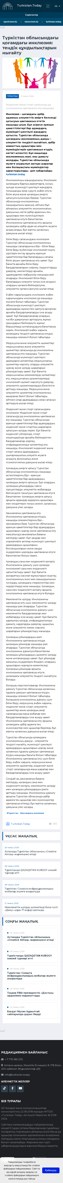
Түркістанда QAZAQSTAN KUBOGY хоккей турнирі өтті (31, 871)
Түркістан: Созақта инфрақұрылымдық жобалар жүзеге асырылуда (29, 890)
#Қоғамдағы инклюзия (32, 813)
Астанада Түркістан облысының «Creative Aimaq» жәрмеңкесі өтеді (30, 853)
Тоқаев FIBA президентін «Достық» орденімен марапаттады (30, 994)
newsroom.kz (29, 21)
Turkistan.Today (20, 824)
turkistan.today (51, 21)
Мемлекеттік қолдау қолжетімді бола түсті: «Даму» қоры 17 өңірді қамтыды (31, 908)
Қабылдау (51, 1170)
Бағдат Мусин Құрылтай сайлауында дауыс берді (24, 1013)
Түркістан (12, 96)
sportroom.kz (8, 21)
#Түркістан (12, 813)
